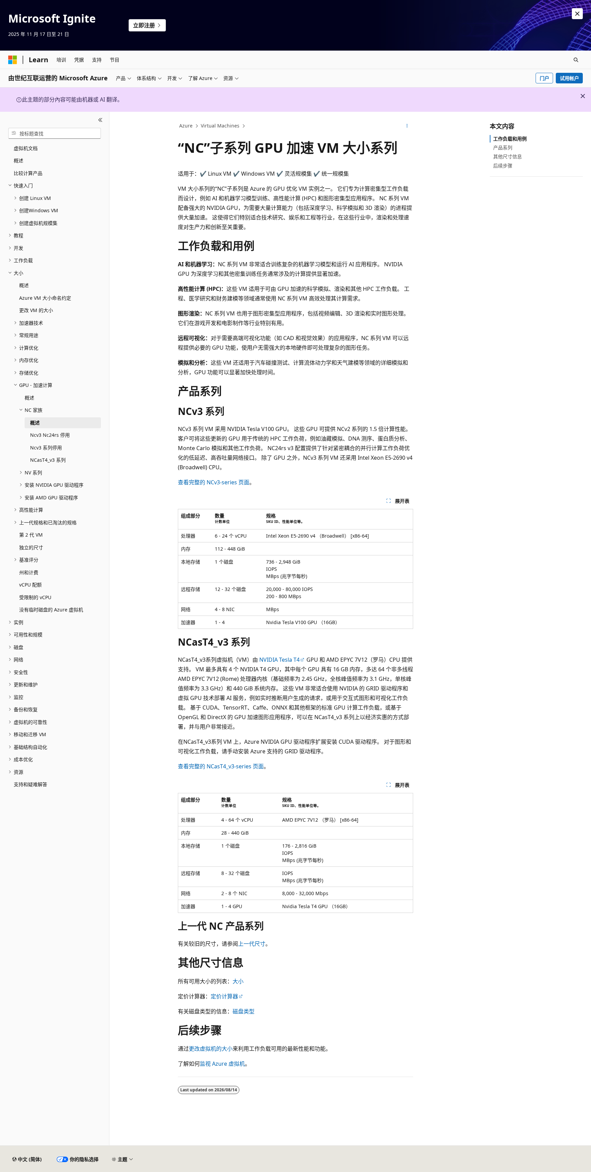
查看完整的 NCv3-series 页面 (213, 482)
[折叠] (100, 119)
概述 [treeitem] (18, 160)
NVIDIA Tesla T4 (279, 659)
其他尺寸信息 (507, 156)
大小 (238, 981)
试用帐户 (569, 78)
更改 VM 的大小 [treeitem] (36, 310)
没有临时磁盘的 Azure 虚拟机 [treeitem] (51, 609)
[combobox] (54, 133)
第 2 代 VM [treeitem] (31, 534)
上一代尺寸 (251, 943)
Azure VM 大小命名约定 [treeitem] (45, 298)
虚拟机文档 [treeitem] (26, 148)
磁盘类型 (243, 1011)
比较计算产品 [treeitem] (28, 173)
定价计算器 (224, 996)
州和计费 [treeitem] (28, 572)
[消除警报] (577, 13)
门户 (544, 78)
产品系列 (502, 147)
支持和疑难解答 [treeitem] (30, 784)
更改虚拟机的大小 (211, 1048)
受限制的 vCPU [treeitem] (35, 597)
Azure (186, 125)
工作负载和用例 (510, 138)
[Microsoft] (12, 59)
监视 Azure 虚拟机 (222, 1063)
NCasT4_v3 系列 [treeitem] (48, 460)
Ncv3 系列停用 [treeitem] (46, 447)
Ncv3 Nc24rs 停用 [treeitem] (50, 435)
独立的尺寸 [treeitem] (31, 547)
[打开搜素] (576, 60)
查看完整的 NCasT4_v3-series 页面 (221, 766)
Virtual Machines (220, 125)
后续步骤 (502, 165)
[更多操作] (407, 126)
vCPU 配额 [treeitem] (30, 584)
